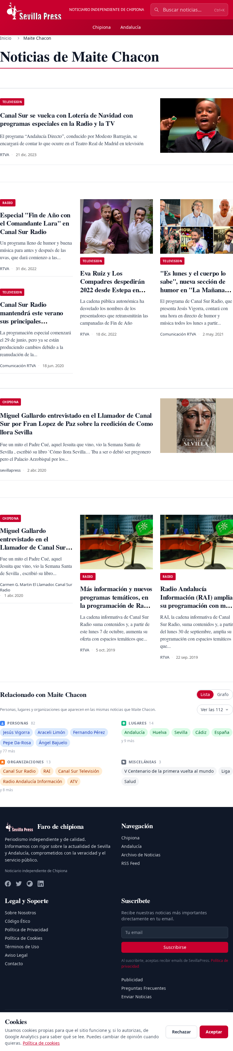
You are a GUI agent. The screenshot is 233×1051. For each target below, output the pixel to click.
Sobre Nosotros (20, 912)
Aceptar (214, 1032)
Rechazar (181, 1032)
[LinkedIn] (41, 884)
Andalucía (130, 27)
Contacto (14, 963)
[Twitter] (19, 884)
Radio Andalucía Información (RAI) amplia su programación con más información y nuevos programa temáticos (196, 605)
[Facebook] (8, 884)
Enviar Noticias (136, 996)
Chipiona (102, 27)
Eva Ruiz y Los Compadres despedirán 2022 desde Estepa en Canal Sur (112, 285)
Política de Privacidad (26, 929)
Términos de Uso (22, 946)
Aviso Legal (16, 955)
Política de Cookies (23, 938)
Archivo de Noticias (140, 855)
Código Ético (17, 921)
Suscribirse (175, 947)
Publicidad (132, 979)
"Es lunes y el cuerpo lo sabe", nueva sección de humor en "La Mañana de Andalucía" (196, 285)
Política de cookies (41, 1043)
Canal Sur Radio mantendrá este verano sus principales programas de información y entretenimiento (31, 325)
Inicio (5, 38)
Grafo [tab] (222, 694)
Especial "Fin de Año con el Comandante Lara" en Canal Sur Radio (35, 223)
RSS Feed (130, 863)
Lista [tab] (205, 694)
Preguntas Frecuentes (143, 988)
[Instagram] (30, 884)
